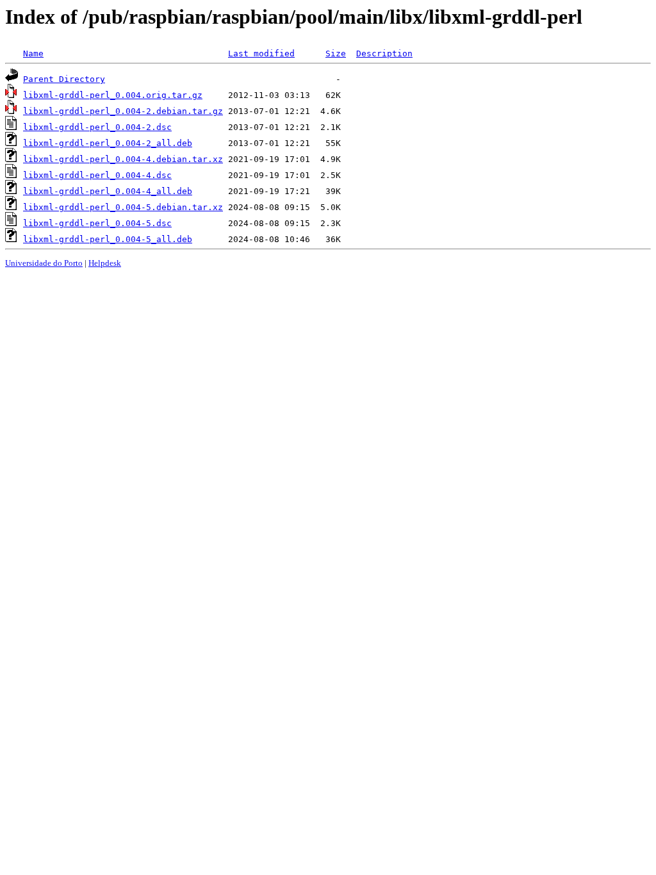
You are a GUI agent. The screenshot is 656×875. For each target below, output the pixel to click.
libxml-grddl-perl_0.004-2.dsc (97, 127)
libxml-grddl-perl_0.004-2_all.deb (107, 143)
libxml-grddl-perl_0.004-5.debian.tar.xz (123, 207)
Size (335, 53)
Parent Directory (64, 79)
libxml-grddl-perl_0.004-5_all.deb (107, 239)
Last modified (261, 53)
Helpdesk (104, 263)
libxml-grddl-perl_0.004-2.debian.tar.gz (123, 111)
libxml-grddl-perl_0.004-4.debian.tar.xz (123, 159)
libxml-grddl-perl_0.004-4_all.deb (107, 191)
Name (33, 53)
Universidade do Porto (44, 263)
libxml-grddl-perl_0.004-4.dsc (97, 175)
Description (384, 53)
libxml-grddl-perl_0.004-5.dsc (97, 223)
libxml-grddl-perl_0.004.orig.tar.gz (112, 95)
